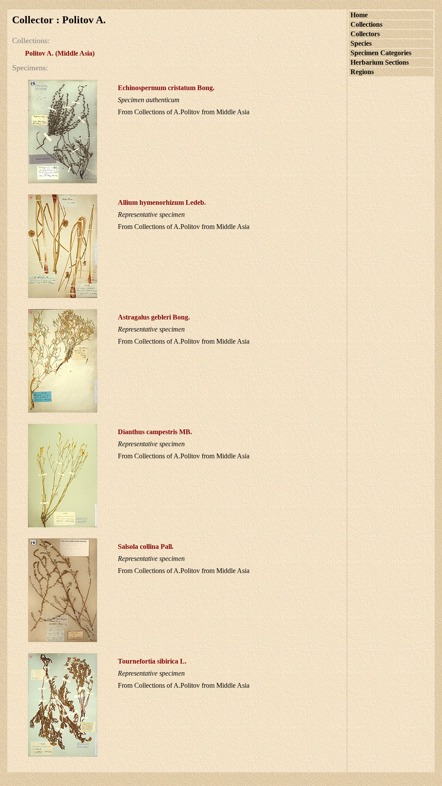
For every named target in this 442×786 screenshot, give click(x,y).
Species (361, 43)
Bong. (166, 87)
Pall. (146, 546)
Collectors (365, 34)
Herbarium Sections (379, 62)
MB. (155, 431)
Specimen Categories (380, 52)
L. (152, 661)
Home (359, 15)
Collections (366, 24)
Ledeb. (162, 202)
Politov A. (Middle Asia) (60, 53)
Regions (362, 71)
